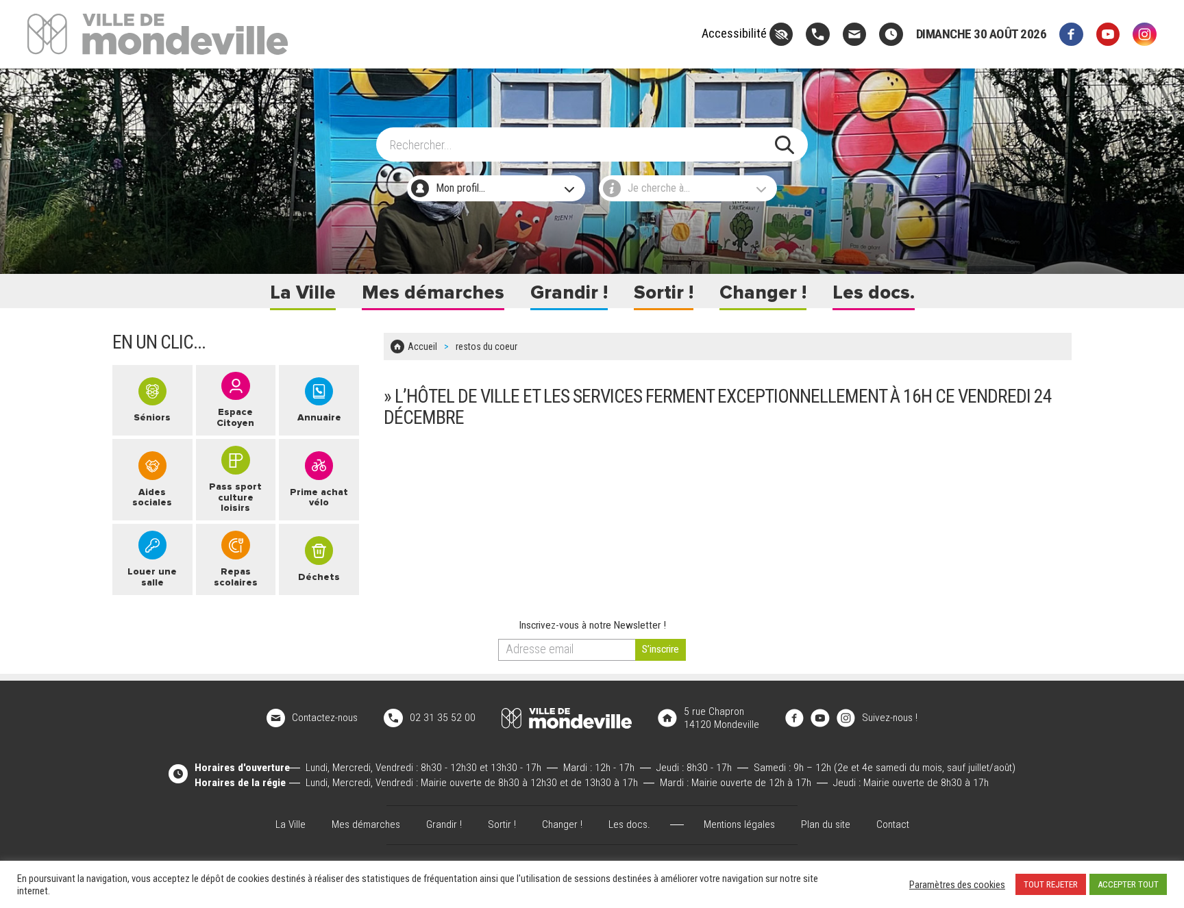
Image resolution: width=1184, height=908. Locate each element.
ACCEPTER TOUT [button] (1128, 884)
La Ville (303, 292)
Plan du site (825, 824)
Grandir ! (569, 292)
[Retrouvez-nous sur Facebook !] (794, 717)
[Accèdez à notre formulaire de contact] (855, 35)
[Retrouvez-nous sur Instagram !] (846, 717)
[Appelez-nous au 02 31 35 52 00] (818, 35)
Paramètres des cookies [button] (957, 885)
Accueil (422, 346)
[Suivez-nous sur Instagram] (1145, 35)
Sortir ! (663, 292)
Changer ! (762, 292)
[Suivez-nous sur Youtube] (1108, 35)
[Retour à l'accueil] (567, 718)
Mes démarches (433, 292)
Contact (892, 824)
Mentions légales (739, 824)
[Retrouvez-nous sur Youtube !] (820, 717)
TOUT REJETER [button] (1051, 884)
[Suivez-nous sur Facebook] (1071, 35)
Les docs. (873, 292)
